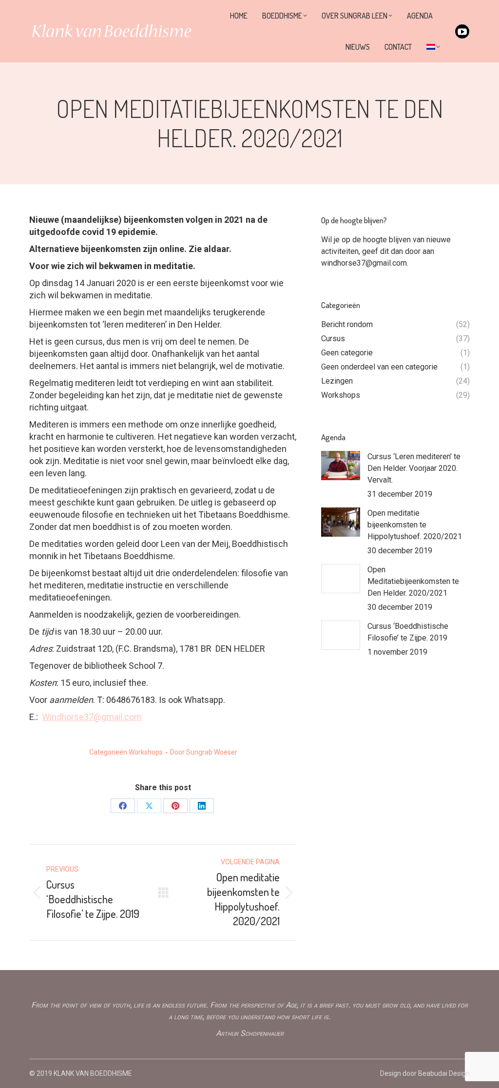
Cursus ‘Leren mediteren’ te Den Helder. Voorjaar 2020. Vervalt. (414, 468)
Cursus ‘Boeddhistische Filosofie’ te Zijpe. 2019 (407, 632)
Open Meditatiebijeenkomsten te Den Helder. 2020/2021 (413, 581)
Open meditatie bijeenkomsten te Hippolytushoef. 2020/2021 (414, 524)
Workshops (146, 752)
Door (203, 752)
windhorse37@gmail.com (364, 263)
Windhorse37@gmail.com (92, 717)
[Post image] (340, 465)
